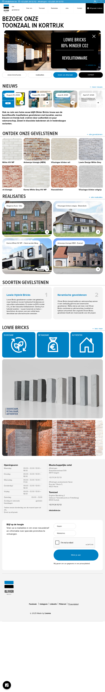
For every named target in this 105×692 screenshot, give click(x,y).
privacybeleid (85, 563)
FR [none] (103, 1)
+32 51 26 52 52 (55, 505)
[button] (7, 438)
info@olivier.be (11, 1)
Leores (48, 613)
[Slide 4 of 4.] (52, 438)
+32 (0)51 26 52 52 (28, 1)
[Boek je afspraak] (7, 685)
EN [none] (99, 1)
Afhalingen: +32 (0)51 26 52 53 (50, 1)
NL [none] (95, 1)
